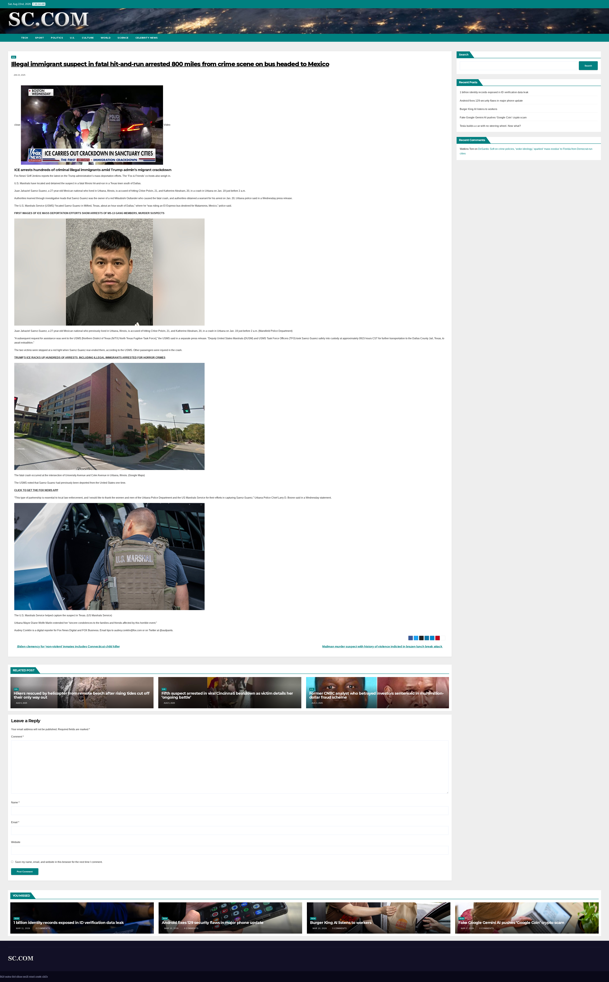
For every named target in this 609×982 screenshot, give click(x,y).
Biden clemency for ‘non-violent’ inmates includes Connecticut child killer (68, 646)
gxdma (8, 976)
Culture (88, 37)
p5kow (19, 976)
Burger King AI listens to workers (478, 109)
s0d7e (45, 976)
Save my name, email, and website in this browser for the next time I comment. (58, 862)
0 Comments (43, 928)
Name (15, 802)
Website (15, 842)
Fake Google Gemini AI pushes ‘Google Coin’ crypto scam (493, 117)
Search (463, 54)
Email (15, 822)
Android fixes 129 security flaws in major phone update (491, 100)
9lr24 (2, 976)
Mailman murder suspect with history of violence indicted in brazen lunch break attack (382, 646)
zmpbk (38, 976)
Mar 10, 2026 (171, 928)
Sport (39, 37)
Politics (57, 37)
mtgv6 (32, 976)
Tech (24, 37)
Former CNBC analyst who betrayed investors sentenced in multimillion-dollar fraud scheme (376, 695)
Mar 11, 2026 (23, 928)
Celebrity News (146, 37)
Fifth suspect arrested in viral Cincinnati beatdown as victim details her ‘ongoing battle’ (227, 695)
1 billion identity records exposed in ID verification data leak (494, 92)
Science (123, 37)
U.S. (72, 37)
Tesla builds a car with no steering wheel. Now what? (490, 126)
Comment (17, 736)
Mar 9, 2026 (467, 928)
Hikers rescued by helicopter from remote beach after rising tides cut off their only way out (81, 695)
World (106, 37)
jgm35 (25, 976)
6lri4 (14, 976)
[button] (593, 37)
